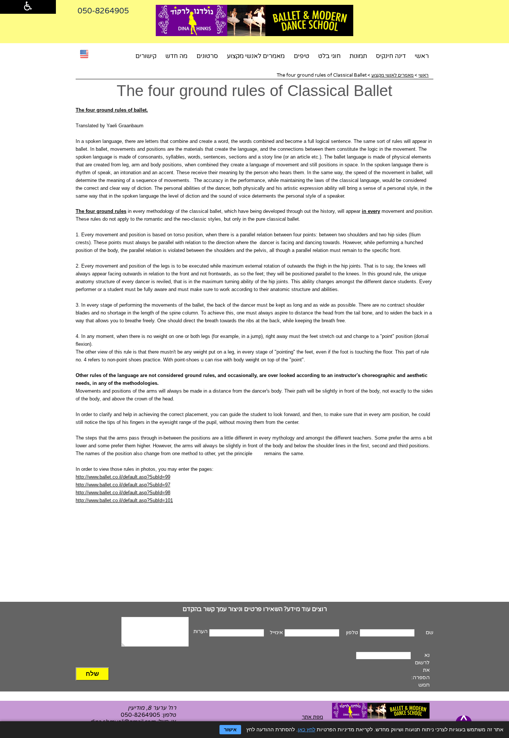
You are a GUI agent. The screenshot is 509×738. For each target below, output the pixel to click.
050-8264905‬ (103, 11)
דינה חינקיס (391, 56)
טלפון (352, 632)
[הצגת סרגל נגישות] (28, 7)
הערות (200, 631)
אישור (230, 729)
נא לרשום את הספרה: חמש (420, 670)
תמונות (358, 56)
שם (429, 632)
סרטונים (207, 56)
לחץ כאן (306, 729)
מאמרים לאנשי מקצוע (256, 56)
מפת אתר (312, 717)
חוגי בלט (329, 56)
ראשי (422, 56)
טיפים (301, 56)
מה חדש (176, 56)
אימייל (276, 632)
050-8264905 (140, 715)
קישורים (146, 56)
